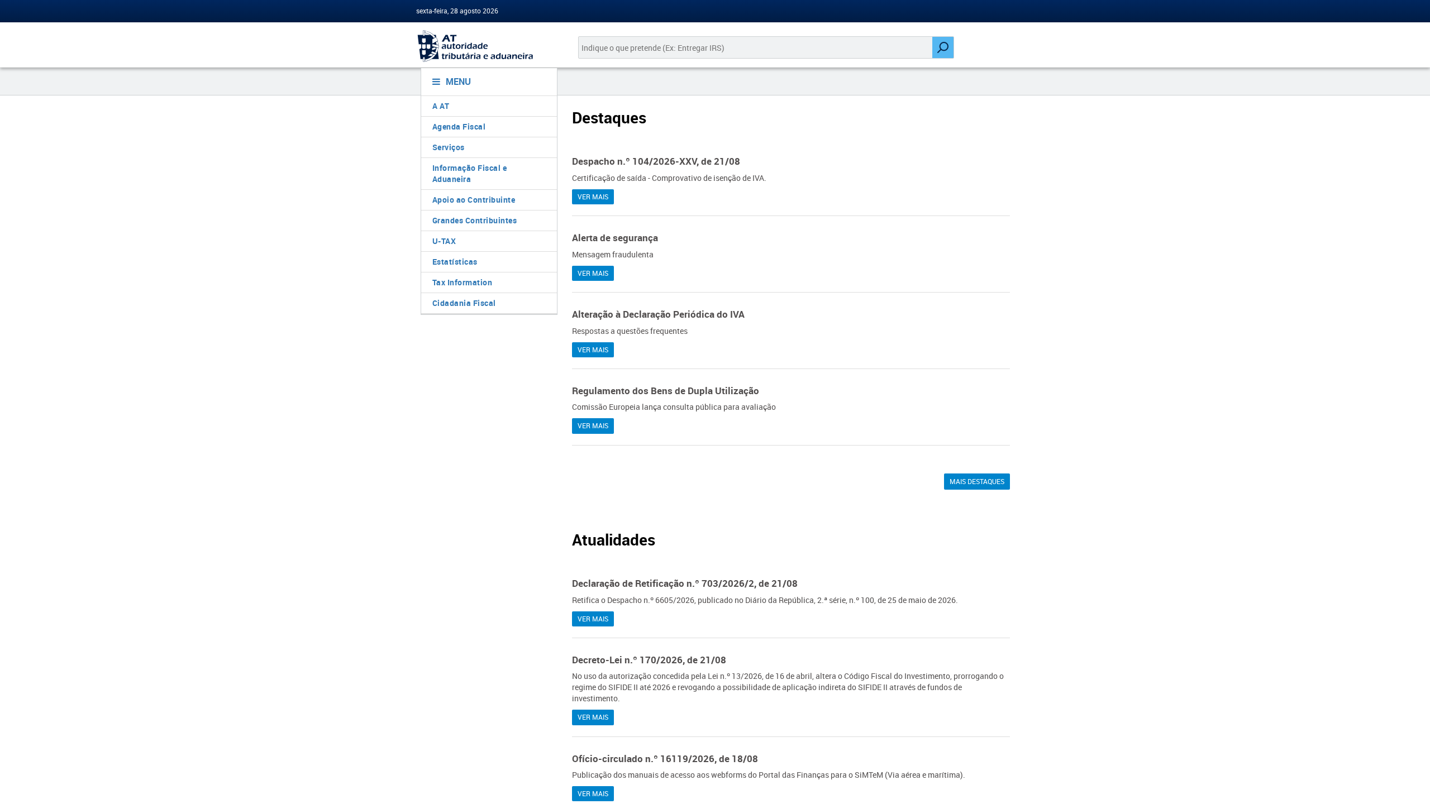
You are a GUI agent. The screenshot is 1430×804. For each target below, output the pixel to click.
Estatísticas (455, 261)
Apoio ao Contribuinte (474, 199)
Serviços (448, 147)
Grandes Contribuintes (474, 220)
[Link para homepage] (484, 46)
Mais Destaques (977, 481)
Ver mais (593, 196)
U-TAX (444, 241)
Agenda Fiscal (459, 126)
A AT (441, 105)
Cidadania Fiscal (464, 303)
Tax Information (462, 282)
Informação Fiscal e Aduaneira (469, 173)
